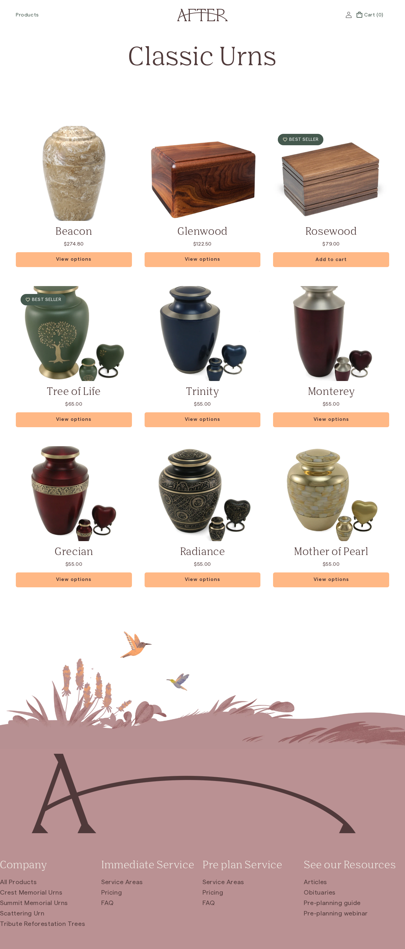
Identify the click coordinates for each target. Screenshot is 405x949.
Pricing (111, 893)
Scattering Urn (22, 913)
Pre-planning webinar (336, 913)
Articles (315, 882)
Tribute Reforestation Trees (42, 924)
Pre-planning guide (332, 903)
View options (73, 259)
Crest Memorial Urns (31, 893)
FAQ (107, 903)
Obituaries (320, 893)
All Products (18, 882)
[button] (29, 15)
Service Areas (122, 882)
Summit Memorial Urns (34, 903)
